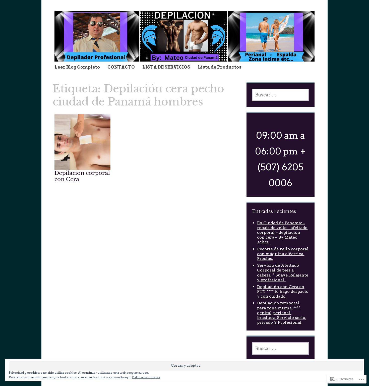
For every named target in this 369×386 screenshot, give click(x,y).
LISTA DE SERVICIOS (166, 67)
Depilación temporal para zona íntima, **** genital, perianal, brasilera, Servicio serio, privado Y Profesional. (281, 313)
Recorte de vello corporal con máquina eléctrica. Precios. (283, 254)
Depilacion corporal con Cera (82, 176)
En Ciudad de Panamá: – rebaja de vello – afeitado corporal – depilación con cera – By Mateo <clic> (282, 232)
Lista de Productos (219, 67)
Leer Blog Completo (77, 67)
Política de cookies (146, 377)
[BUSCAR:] (280, 95)
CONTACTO (121, 67)
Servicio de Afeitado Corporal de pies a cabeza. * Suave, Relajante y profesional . (282, 272)
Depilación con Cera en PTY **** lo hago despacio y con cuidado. (283, 291)
